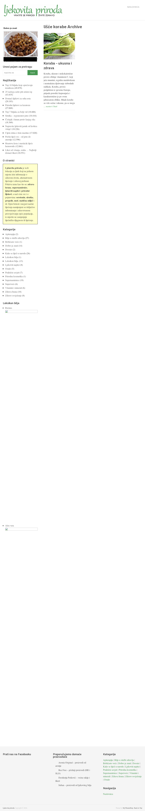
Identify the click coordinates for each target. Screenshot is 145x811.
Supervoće (10, 283)
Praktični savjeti (12, 272)
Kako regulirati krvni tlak (15, 58)
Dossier (8, 249)
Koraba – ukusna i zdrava (58, 65)
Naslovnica (133, 7)
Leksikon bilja (11, 257)
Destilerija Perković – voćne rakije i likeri (72, 779)
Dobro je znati (11, 245)
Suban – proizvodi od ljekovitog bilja (74, 785)
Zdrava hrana (11, 291)
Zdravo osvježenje (13, 295)
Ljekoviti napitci (12, 264)
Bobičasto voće (12, 241)
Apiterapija (10, 234)
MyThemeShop (128, 808)
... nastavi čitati (50, 106)
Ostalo (8, 268)
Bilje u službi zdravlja (15, 237)
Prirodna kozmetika (14, 276)
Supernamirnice (12, 280)
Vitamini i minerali (13, 287)
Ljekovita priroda (8, 808)
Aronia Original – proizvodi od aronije (70, 764)
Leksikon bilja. (12, 260)
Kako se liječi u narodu (15, 253)
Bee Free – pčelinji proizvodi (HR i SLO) (72, 772)
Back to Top (138, 808)
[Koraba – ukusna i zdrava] (59, 46)
